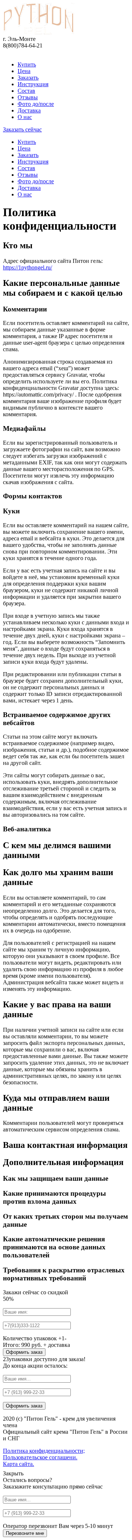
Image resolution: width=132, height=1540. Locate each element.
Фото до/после (36, 104)
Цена (24, 71)
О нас (25, 117)
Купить (27, 64)
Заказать (28, 77)
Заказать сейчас (22, 129)
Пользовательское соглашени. (40, 1457)
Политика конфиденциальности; (44, 1451)
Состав (26, 91)
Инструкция (33, 84)
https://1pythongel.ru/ (27, 267)
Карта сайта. (18, 1464)
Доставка (29, 110)
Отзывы (28, 97)
